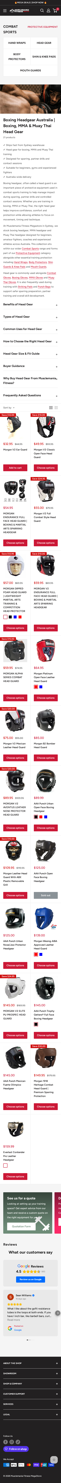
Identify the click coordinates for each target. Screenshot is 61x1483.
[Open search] (42, 10)
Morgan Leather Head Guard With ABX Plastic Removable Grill (15, 879)
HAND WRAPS (17, 42)
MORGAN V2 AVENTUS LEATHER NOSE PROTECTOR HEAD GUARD (14, 809)
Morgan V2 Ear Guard (15, 449)
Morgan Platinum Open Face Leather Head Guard (44, 677)
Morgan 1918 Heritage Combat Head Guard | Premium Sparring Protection (44, 1089)
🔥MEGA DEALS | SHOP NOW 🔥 (30, 2)
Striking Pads (25, 286)
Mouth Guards (38, 266)
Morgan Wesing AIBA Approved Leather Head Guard (45, 945)
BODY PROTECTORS (17, 57)
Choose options (45, 467)
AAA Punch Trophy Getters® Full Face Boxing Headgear (44, 1015)
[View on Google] (10, 1297)
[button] (3, 1313)
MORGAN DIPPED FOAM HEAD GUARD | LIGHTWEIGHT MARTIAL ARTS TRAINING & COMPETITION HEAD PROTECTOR (15, 600)
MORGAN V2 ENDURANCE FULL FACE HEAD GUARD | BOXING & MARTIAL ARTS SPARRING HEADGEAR (46, 598)
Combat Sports (30, 248)
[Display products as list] (56, 407)
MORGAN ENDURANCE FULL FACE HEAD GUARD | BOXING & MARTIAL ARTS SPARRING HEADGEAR (15, 523)
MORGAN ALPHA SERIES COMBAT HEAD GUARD (13, 677)
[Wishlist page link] (35, 10)
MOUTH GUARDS (30, 70)
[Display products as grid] (50, 407)
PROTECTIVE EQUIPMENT (43, 26)
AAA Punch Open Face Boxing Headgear (43, 877)
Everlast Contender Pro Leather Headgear (14, 1156)
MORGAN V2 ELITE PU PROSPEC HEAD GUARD (14, 1015)
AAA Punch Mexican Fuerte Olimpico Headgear (14, 1085)
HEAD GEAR (44, 42)
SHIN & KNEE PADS (44, 56)
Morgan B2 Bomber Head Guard (44, 745)
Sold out (45, 895)
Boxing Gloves (20, 277)
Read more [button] (13, 1319)
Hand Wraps (20, 262)
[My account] (48, 10)
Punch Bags (44, 286)
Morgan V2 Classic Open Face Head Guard (44, 453)
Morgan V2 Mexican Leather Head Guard (14, 745)
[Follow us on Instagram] (11, 1442)
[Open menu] (5, 10)
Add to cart (15, 467)
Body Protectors (38, 262)
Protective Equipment (28, 253)
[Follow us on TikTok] (18, 1442)
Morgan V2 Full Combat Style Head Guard (45, 517)
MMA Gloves (36, 277)
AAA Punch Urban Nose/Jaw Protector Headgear (14, 945)
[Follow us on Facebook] (5, 1442)
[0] (55, 10)
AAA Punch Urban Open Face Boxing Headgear (44, 807)
